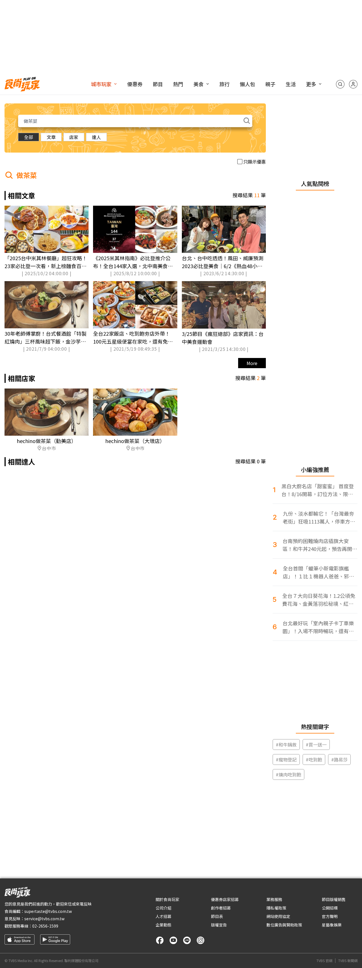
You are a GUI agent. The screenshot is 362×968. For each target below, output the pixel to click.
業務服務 (274, 899)
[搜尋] (340, 84)
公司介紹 (163, 908)
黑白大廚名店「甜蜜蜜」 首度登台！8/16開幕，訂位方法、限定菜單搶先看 (317, 490)
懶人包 (247, 84)
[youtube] (173, 940)
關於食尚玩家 (167, 899)
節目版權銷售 (334, 899)
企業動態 (163, 925)
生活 (291, 84)
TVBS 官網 (324, 960)
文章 (51, 137)
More (252, 363)
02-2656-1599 (45, 926)
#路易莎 (339, 759)
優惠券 (135, 84)
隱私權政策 (276, 908)
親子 (270, 84)
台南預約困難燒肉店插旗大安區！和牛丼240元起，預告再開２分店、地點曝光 (320, 545)
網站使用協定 (278, 916)
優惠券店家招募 (225, 899)
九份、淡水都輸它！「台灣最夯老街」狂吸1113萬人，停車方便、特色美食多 (318, 517)
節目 (158, 84)
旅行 (224, 84)
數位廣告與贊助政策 (284, 925)
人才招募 (163, 916)
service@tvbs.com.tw (44, 918)
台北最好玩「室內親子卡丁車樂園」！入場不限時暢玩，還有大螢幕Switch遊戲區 (318, 627)
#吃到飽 (314, 759)
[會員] (353, 84)
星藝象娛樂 (332, 925)
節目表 (217, 916)
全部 (28, 137)
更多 (311, 84)
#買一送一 (316, 744)
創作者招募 (221, 908)
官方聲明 (330, 916)
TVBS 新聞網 (347, 960)
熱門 (178, 84)
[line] (187, 940)
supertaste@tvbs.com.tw (48, 911)
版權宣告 (219, 925)
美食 (198, 84)
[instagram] (200, 940)
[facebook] (160, 940)
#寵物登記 (286, 759)
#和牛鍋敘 (286, 744)
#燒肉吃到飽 (288, 774)
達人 (96, 137)
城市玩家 (101, 84)
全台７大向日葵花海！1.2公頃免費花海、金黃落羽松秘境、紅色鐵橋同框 (318, 599)
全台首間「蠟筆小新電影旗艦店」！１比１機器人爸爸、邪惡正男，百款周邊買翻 (318, 572)
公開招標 (330, 908)
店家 (73, 137)
